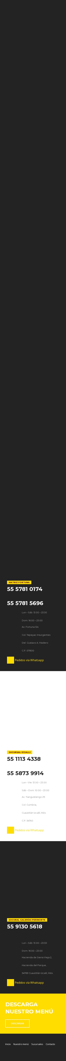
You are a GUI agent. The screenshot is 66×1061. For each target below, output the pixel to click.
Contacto (50, 1044)
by (26, 91)
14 (37, 202)
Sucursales (37, 1044)
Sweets (30, 162)
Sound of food (32, 449)
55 (36, 91)
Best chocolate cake (24, 180)
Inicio (8, 1044)
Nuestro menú (21, 1044)
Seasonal (12, 162)
